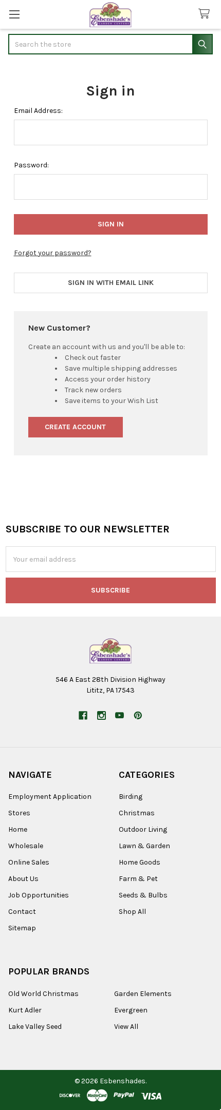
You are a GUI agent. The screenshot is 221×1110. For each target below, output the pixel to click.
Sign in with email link (111, 282)
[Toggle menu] (14, 14)
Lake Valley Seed (35, 1026)
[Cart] (206, 14)
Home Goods (139, 862)
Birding (130, 796)
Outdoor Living (143, 829)
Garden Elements (143, 993)
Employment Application (49, 796)
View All (126, 1026)
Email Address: (38, 110)
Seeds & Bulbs (143, 895)
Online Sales (28, 862)
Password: (31, 165)
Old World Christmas (43, 993)
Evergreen (131, 1010)
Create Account (75, 427)
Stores (19, 813)
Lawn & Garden (144, 845)
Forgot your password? (52, 252)
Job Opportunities (38, 895)
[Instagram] (101, 715)
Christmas (137, 813)
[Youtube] (119, 715)
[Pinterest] (138, 715)
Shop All (132, 911)
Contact (22, 911)
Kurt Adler (25, 1010)
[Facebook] (83, 715)
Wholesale (25, 845)
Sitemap (22, 928)
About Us (23, 878)
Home (17, 829)
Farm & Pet (138, 878)
